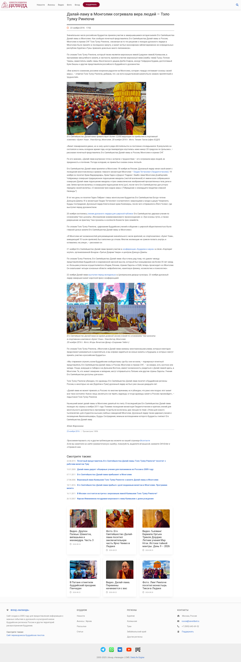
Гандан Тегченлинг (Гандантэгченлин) (151, 172)
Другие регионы (135, 637)
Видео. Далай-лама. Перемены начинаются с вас (118, 585)
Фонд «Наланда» (20, 610)
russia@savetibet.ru (190, 621)
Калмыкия (132, 621)
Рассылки (81, 626)
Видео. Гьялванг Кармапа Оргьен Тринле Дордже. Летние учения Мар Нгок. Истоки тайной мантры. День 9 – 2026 (156, 539)
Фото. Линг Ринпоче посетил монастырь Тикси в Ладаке (154, 585)
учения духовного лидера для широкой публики (110, 213)
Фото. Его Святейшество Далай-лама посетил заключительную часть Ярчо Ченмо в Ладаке (119, 539)
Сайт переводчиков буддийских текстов (25, 635)
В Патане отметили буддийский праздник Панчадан (83, 585)
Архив (89, 621)
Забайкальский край (136, 631)
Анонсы (51, 5)
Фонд (77, 5)
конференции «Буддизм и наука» (138, 249)
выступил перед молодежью (102, 275)
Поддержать (91, 5)
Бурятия (131, 616)
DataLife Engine (137, 657)
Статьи (80, 631)
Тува (129, 626)
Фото (69, 5)
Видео (61, 5)
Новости (41, 5)
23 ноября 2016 (73, 431)
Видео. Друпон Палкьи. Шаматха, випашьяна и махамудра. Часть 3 (82, 536)
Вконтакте (145, 440)
